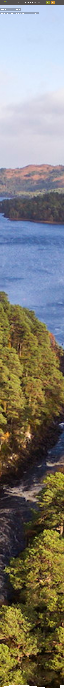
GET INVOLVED (34, 2)
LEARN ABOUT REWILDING (26, 2)
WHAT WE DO (18, 2)
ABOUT (39, 2)
